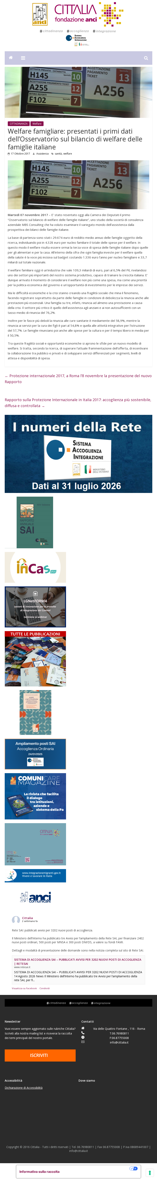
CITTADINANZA (19, 123)
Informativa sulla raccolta (39, 1172)
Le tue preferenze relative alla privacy (96, 1168)
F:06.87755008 (119, 1038)
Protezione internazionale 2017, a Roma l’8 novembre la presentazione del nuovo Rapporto (78, 378)
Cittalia (27, 918)
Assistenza (42, 153)
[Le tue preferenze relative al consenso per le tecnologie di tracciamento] (150, 1173)
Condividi (44, 988)
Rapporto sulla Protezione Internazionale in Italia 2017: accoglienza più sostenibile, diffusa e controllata (78, 402)
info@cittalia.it (119, 1042)
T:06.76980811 (119, 1033)
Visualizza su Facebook (24, 988)
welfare (67, 153)
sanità (58, 153)
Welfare (37, 123)
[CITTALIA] (11, 58)
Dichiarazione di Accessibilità (24, 1088)
